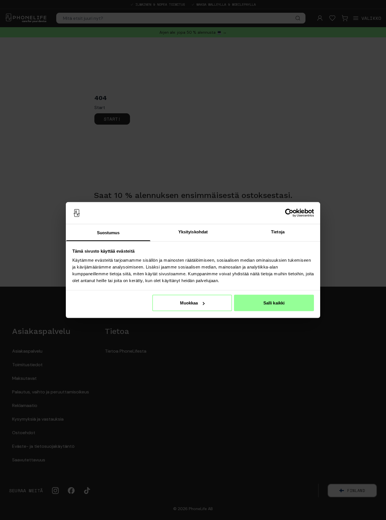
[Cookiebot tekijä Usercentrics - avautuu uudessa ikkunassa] (289, 213)
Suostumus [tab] (108, 232)
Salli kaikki (274, 303)
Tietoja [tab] (278, 231)
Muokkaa (189, 303)
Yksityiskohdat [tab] (193, 231)
